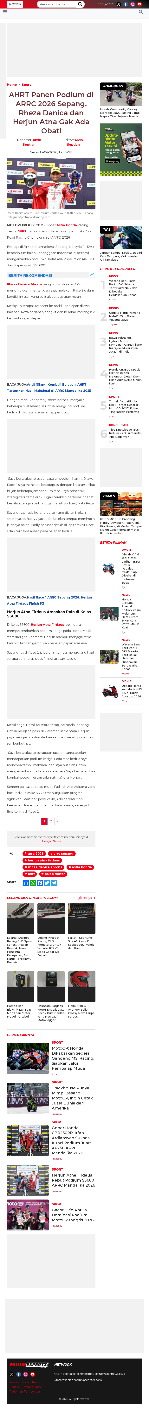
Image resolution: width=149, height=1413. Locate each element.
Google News (51, 841)
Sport (26, 85)
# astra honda (80, 867)
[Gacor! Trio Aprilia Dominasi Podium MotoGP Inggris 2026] (28, 1215)
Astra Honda (66, 225)
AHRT (22, 231)
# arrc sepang (62, 853)
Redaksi (14, 1387)
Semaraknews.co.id (112, 1374)
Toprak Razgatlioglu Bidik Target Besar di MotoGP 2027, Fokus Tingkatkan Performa (124, 407)
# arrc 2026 (34, 853)
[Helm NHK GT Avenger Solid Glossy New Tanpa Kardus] (81, 979)
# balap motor (53, 874)
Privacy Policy (30, 1382)
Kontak (14, 1382)
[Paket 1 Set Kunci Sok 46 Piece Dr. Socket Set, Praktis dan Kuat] (81, 910)
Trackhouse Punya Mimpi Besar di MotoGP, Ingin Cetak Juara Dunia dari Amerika (72, 1098)
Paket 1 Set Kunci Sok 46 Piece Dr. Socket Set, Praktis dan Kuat (81, 943)
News (113, 276)
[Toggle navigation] (5, 12)
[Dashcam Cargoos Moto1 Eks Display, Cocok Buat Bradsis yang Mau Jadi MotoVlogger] (51, 979)
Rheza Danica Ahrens (24, 284)
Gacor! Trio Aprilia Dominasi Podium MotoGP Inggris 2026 (73, 1215)
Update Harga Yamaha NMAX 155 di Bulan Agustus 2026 (124, 316)
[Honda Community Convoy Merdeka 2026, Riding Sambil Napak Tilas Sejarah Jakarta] (121, 95)
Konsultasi (118, 425)
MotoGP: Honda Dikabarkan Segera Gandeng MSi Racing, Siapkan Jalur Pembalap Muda (73, 1058)
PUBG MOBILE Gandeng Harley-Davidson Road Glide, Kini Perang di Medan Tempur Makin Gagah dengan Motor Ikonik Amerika (121, 526)
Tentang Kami (31, 1387)
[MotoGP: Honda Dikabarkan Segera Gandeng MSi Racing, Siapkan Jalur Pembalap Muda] (28, 1058)
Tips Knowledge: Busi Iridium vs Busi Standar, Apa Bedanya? (125, 433)
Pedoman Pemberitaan (25, 1391)
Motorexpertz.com (67, 1380)
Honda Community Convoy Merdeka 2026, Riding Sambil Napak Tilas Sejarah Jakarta (120, 113)
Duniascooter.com (89, 1380)
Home (12, 85)
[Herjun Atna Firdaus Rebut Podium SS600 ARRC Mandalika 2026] (28, 1180)
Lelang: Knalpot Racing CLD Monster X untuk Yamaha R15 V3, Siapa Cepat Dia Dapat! (49, 946)
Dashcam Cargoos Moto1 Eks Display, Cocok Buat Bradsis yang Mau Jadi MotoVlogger (51, 1013)
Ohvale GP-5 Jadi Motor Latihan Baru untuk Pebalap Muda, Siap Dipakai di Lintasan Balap (131, 568)
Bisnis (114, 308)
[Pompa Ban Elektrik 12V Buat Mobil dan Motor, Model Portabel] (20, 979)
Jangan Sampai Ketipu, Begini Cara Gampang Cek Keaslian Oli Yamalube (121, 256)
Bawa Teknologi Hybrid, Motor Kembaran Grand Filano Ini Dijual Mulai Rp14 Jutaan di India (125, 345)
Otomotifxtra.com (66, 1374)
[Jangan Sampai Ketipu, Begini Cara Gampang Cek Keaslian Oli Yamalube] (121, 238)
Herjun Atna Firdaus (47, 625)
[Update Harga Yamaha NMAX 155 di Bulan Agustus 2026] (109, 691)
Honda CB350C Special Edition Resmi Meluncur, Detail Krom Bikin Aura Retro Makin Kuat (125, 376)
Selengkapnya (80, 898)
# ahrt (29, 874)
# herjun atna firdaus (42, 860)
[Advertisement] (74, 50)
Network (15, 4)
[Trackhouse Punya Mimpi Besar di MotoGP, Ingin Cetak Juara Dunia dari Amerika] (28, 1098)
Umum (126, 550)
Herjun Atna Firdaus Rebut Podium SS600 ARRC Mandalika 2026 (73, 1180)
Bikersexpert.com (89, 1374)
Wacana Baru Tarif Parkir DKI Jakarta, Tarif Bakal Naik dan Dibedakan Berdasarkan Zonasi (123, 288)
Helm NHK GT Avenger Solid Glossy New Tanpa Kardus (81, 1011)
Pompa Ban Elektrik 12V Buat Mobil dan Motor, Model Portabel (19, 1011)
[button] (141, 11)
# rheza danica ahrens (43, 867)
